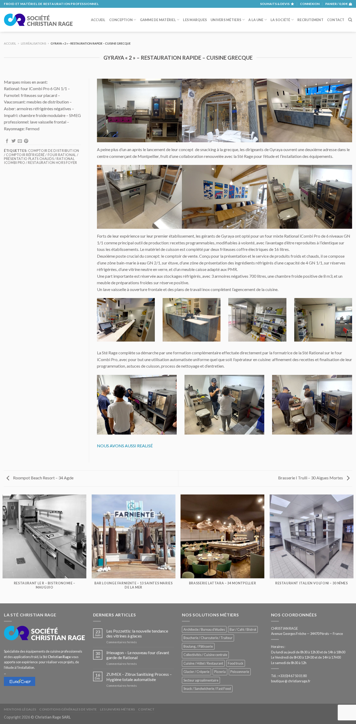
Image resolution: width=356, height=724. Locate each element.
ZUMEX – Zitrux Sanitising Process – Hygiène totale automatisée (139, 677)
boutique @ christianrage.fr (290, 681)
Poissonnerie (239, 672)
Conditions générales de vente (68, 709)
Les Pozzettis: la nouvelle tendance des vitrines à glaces (137, 633)
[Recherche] (350, 20)
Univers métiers (226, 20)
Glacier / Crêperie (196, 672)
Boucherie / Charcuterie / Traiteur (207, 638)
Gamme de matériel (158, 20)
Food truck (235, 663)
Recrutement (310, 20)
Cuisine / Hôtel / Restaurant (203, 663)
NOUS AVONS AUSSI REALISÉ (125, 445)
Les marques (195, 20)
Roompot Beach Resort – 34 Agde (42, 477)
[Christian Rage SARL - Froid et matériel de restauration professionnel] (38, 20)
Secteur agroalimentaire (200, 680)
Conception (121, 20)
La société (280, 20)
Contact (336, 20)
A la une (255, 20)
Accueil (98, 20)
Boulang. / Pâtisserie (198, 646)
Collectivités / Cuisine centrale (205, 655)
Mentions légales (20, 709)
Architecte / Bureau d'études (204, 629)
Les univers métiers (117, 709)
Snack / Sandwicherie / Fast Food (207, 688)
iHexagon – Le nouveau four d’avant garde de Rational (137, 655)
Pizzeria (220, 672)
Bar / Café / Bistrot (243, 629)
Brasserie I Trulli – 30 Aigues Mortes (311, 477)
